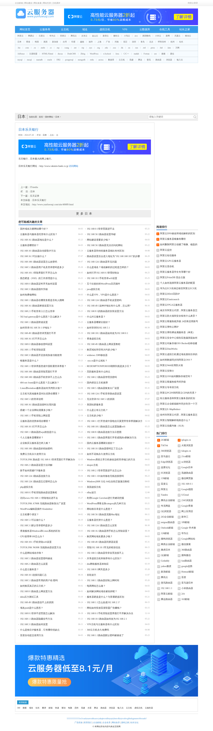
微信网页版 (187, 478)
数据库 (111, 60)
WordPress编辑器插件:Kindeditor (36, 509)
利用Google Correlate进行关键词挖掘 (105, 498)
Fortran (146, 54)
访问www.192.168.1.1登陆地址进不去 (39, 498)
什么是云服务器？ (29, 569)
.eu (129, 48)
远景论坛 (165, 467)
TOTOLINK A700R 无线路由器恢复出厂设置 (43, 503)
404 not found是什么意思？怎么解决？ (39, 382)
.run (136, 48)
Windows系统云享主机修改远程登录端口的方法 (111, 459)
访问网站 (73, 166)
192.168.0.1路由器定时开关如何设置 (38, 284)
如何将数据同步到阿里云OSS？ (176, 360)
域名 (85, 29)
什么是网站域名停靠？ (31, 553)
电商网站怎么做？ (96, 586)
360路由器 (186, 550)
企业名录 (106, 722)
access (101, 60)
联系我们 (88, 722)
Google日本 (187, 467)
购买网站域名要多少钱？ (99, 536)
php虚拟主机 (26, 487)
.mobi (42, 48)
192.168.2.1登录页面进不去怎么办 (104, 470)
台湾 (65, 42)
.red (144, 48)
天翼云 (177, 36)
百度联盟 (33, 54)
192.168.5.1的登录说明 (31, 399)
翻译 (44, 708)
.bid (161, 48)
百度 (183, 577)
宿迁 (125, 42)
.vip (82, 48)
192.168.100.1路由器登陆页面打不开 (38, 371)
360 (18, 708)
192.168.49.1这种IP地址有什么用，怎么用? (108, 305)
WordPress (94, 54)
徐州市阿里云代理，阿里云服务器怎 (178, 415)
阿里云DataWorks (168, 349)
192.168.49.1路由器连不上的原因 (37, 602)
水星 (90, 708)
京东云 (84, 36)
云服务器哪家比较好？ (98, 322)
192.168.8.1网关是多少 (98, 569)
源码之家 (125, 722)
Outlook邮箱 (167, 528)
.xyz (90, 48)
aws (136, 36)
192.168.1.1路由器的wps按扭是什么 (38, 432)
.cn (34, 48)
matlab (136, 54)
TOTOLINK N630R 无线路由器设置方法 (40, 547)
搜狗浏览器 (167, 539)
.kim (169, 48)
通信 (172, 54)
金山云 (95, 36)
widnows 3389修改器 (97, 355)
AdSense (21, 54)
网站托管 (47, 3)
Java (117, 54)
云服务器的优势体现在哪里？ (35, 421)
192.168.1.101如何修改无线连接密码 (105, 476)
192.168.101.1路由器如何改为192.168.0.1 (107, 333)
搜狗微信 (186, 555)
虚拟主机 (105, 29)
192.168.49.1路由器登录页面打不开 (38, 333)
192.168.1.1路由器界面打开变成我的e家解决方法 (111, 437)
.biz (18, 48)
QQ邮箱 (165, 555)
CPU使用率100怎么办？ (32, 536)
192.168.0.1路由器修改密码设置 (36, 344)
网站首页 (25, 29)
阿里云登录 (193, 3)
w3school (107, 54)
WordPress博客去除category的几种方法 (106, 503)
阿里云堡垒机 (167, 266)
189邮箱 (185, 522)
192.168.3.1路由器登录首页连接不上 (105, 553)
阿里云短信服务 (168, 255)
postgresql (69, 60)
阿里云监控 (166, 250)
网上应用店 (187, 511)
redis (92, 60)
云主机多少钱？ (95, 415)
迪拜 (91, 42)
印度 (73, 42)
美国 (45, 42)
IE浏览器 (165, 473)
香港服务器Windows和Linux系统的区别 (40, 531)
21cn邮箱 (186, 456)
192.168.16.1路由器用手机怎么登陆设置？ (108, 531)
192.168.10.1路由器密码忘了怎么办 (105, 448)
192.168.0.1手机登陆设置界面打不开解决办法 (110, 613)
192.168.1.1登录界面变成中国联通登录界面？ (43, 366)
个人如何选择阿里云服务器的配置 (177, 283)
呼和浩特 (162, 42)
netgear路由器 (168, 522)
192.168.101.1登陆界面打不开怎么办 (38, 273)
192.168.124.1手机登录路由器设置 (104, 393)
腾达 (140, 60)
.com (27, 48)
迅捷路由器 (187, 473)
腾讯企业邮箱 (168, 500)
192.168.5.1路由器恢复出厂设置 (103, 388)
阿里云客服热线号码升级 (173, 382)
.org (98, 48)
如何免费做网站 (28, 294)
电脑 (70, 708)
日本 (19, 42)
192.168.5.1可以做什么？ (32, 520)
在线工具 (164, 29)
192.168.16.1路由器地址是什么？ (37, 240)
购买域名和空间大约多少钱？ (102, 349)
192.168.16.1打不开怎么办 (33, 338)
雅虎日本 (165, 550)
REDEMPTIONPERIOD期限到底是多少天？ (109, 366)
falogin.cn (186, 451)
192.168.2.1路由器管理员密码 (102, 377)
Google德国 (187, 489)
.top (57, 48)
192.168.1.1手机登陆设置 (32, 349)
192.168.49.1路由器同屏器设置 (102, 542)
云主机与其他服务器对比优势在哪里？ (40, 393)
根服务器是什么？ (29, 360)
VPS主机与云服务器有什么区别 (103, 624)
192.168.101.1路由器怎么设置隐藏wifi (106, 426)
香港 (28, 42)
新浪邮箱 (165, 572)
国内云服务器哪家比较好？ (101, 443)
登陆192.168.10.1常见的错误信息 (103, 547)
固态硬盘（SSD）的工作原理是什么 (38, 278)
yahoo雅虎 (166, 566)
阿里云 (20, 36)
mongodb (81, 60)
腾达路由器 (167, 599)
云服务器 (149, 708)
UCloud (185, 495)
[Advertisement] (106, 88)
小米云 (158, 36)
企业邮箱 (19, 3)
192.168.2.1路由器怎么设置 (34, 564)
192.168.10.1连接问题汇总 (33, 575)
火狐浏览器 (187, 445)
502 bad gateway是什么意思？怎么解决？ (41, 316)
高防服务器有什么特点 (98, 371)
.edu (106, 48)
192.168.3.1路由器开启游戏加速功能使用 (41, 355)
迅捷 (131, 60)
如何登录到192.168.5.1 (98, 327)
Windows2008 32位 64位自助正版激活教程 (108, 481)
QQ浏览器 (166, 511)
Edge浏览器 (167, 462)
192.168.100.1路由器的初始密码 (36, 448)
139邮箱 (165, 478)
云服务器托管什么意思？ (99, 520)
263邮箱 (165, 440)
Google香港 (187, 506)
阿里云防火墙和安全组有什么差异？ (178, 316)
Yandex (164, 495)
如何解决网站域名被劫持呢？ (102, 591)
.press (152, 48)
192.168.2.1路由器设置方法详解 (36, 465)
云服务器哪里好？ (29, 245)
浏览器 (169, 60)
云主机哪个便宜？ (29, 514)
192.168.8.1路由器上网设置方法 (36, 591)
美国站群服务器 (95, 404)
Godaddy (165, 561)
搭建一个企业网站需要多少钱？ (36, 410)
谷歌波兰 (91, 575)
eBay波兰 (91, 492)
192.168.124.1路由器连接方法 (35, 476)
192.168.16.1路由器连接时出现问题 (38, 404)
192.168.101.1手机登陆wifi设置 (36, 542)
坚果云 (63, 36)
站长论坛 (134, 722)
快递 (57, 708)
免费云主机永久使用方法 (33, 454)
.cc (51, 48)
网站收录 (116, 722)
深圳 (134, 42)
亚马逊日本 (187, 583)
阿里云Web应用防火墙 (171, 365)
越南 (82, 42)
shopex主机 (92, 465)
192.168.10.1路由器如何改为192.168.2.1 (107, 619)
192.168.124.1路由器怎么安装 (102, 525)
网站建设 (28, 3)
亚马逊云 (165, 456)
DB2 (58, 60)
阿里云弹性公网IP (169, 327)
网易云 (31, 36)
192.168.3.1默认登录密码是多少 (36, 525)
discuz (60, 54)
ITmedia (34, 187)
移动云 (188, 36)
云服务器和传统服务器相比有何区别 (105, 251)
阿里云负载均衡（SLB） (172, 426)
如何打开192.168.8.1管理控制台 (103, 273)
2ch (183, 593)
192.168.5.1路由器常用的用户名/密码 (39, 580)
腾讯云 (74, 36)
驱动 (64, 708)
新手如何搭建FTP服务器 (32, 470)
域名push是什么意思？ (31, 608)
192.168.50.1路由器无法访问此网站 (105, 245)
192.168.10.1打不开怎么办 (33, 426)
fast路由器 (186, 561)
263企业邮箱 (167, 517)
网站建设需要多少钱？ (98, 240)
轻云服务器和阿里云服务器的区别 (177, 398)
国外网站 (49, 117)
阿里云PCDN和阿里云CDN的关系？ (178, 393)
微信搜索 (186, 544)
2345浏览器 (187, 500)
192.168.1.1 (166, 588)
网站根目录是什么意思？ (99, 509)
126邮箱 (165, 533)
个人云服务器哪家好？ (31, 437)
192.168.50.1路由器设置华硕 (101, 234)
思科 (77, 708)
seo (155, 54)
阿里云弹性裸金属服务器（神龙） (177, 332)
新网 (168, 36)
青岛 (143, 42)
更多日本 (84, 213)
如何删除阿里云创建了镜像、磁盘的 (178, 244)
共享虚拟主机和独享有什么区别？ (104, 558)
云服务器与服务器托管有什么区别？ (38, 234)
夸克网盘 (165, 506)
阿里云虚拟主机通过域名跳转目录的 (178, 354)
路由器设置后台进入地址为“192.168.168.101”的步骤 (113, 256)
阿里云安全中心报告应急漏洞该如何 (178, 338)
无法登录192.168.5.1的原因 (100, 399)
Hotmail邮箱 (187, 572)
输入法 (180, 60)
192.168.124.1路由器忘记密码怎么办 (38, 481)
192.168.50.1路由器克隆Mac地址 (103, 514)
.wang (66, 48)
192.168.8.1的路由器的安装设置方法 (105, 311)
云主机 (65, 29)
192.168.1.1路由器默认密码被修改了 (105, 635)
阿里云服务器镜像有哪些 (173, 239)
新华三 (184, 517)
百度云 (42, 36)
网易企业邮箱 (168, 544)
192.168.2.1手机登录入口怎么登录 (37, 311)
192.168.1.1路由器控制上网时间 (103, 580)
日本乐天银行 (39, 200)
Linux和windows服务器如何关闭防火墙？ (41, 388)
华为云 (52, 36)
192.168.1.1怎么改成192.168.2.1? (103, 602)
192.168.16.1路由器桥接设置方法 (37, 305)
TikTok (164, 445)
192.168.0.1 (187, 484)
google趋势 (186, 566)
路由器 (158, 60)
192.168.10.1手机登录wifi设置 (102, 278)
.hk (122, 48)
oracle (49, 60)
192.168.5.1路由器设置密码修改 (36, 558)
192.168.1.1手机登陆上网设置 (35, 415)
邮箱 (51, 708)
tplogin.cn (186, 440)
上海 (99, 42)
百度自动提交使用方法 (31, 635)
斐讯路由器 (167, 583)
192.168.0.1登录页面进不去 (100, 229)
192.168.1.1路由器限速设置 (34, 322)
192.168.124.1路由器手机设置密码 (104, 300)
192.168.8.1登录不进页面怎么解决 (37, 613)
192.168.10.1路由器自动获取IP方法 (38, 251)
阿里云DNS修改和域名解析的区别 (177, 233)
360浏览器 (166, 451)
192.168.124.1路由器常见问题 (102, 262)
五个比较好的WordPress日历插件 (103, 284)
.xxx (114, 48)
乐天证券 (34, 196)
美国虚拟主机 (94, 487)
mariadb (39, 60)
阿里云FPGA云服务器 (171, 305)
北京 (151, 42)
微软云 (116, 36)
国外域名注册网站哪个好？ (34, 229)
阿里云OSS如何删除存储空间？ (176, 376)
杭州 (173, 42)
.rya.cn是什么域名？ (97, 360)
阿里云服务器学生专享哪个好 (175, 272)
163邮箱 (185, 599)
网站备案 (38, 3)
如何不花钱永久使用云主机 (101, 454)
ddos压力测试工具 (29, 597)
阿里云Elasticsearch (169, 299)
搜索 (163, 54)
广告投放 (79, 722)
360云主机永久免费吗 (98, 630)
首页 (41, 117)
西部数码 (146, 36)
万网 (177, 48)
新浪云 (106, 36)
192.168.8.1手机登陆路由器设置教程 (38, 492)
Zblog (83, 54)
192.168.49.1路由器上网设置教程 (103, 344)
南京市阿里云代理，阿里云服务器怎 (178, 310)
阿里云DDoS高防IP (170, 294)
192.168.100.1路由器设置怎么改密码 (38, 262)
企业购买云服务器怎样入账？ (35, 443)
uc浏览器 (186, 462)
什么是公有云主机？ (97, 410)
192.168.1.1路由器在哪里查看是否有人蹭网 (42, 300)
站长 (181, 42)
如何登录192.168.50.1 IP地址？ (36, 327)
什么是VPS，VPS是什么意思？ (103, 294)
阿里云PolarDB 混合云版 (172, 277)
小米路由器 (187, 588)
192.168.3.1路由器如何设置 (34, 624)
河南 (117, 42)
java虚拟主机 (93, 289)
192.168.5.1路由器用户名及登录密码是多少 (42, 267)
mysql (19, 60)
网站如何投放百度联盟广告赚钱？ (104, 608)
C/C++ (126, 54)
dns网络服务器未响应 (98, 564)
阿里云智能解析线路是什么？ (175, 420)
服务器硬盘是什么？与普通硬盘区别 (105, 597)
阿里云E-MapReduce (170, 409)
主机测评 (56, 3)
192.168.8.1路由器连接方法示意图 (104, 432)
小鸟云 (127, 36)
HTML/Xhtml (47, 54)
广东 (108, 42)
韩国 (37, 42)
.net (75, 48)
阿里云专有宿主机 (169, 387)
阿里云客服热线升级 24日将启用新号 (179, 321)
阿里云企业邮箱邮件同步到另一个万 (178, 404)
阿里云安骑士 (167, 371)
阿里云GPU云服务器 (170, 261)
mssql (29, 60)
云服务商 (45, 29)
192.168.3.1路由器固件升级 (34, 289)
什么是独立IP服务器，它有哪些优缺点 (40, 630)
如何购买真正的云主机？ (33, 586)
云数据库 (144, 29)
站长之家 (184, 29)
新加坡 (55, 42)
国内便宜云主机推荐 (97, 382)
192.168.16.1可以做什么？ (33, 256)
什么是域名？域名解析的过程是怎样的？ (108, 267)
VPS (124, 29)
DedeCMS (71, 54)
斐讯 (149, 60)
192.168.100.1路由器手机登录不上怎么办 (41, 377)
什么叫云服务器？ (96, 316)
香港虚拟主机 (94, 338)
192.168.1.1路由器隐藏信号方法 (36, 619)
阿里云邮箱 (167, 593)
